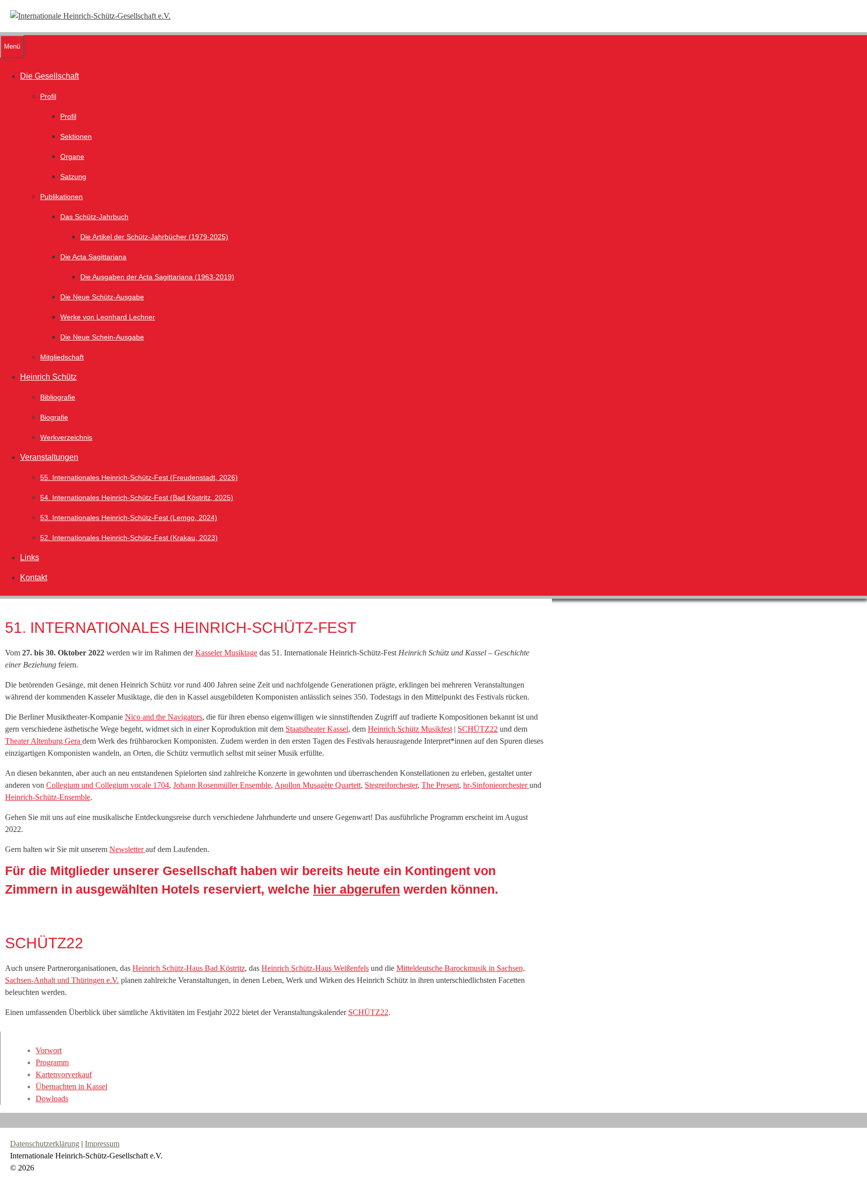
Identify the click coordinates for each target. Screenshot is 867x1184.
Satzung (73, 177)
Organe (72, 156)
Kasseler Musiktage (226, 652)
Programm (52, 1062)
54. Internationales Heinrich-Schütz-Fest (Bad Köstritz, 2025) (136, 497)
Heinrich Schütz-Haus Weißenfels (315, 968)
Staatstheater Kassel (316, 729)
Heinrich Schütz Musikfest (410, 729)
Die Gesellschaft (49, 76)
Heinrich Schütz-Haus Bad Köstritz (188, 968)
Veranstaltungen (49, 457)
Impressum (102, 1143)
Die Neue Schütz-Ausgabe (102, 297)
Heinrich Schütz (48, 377)
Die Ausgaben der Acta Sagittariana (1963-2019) (157, 277)
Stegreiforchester (391, 785)
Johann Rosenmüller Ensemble (222, 785)
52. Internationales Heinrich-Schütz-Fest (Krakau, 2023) (129, 538)
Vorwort (49, 1050)
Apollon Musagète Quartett (317, 785)
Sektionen (76, 136)
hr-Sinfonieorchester (496, 785)
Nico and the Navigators (163, 717)
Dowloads (52, 1098)
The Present (440, 785)
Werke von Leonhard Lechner (107, 317)
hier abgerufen (356, 889)
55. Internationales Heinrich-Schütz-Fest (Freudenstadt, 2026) (139, 477)
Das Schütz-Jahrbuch (94, 217)
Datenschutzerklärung (44, 1143)
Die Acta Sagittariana (93, 257)
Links (29, 557)
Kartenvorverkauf (64, 1074)
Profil (48, 96)
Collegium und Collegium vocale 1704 (107, 785)
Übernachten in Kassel (71, 1086)
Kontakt (33, 577)
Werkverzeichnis (66, 437)
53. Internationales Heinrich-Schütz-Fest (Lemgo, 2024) (128, 518)
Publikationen (61, 197)
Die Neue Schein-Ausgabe (102, 337)
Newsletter (127, 849)
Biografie (54, 417)
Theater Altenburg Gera (43, 741)
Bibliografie (57, 397)
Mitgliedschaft (62, 357)
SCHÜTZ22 (478, 729)
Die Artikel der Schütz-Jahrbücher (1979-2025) (154, 237)
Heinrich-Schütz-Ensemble (47, 797)
